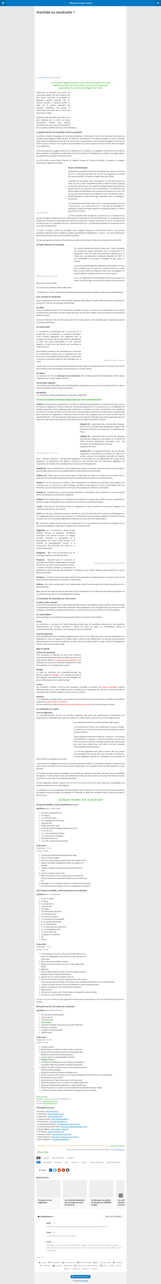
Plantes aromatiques (113, 1162)
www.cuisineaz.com (54, 1116)
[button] (3, 3)
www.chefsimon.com (56, 1114)
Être (97, 1262)
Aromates (58, 1162)
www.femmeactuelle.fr (60, 1119)
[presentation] (121, 1196)
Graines (84, 1162)
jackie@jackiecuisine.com (50, 1101)
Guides (111, 1266)
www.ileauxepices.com (58, 1121)
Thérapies (118, 1262)
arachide (46, 1158)
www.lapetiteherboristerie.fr (68, 1124)
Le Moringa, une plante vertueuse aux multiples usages (101, 1202)
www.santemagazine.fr (60, 1139)
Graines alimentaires (97, 1162)
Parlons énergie (85, 1262)
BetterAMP (84, 1281)
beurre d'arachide (58, 1158)
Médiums (67, 1269)
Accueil (43, 1262)
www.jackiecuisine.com (50, 1103)
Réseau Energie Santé (80, 3)
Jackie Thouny (44, 78)
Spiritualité (107, 1262)
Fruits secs (75, 1162)
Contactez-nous (119, 1150)
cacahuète (70, 1158)
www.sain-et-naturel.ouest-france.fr (65, 1137)
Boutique (58, 1266)
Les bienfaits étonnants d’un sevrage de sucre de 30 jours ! (75, 1202)
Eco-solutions (69, 1262)
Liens (105, 1266)
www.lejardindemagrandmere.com (74, 1126)
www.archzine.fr (52, 1111)
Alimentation (47, 1162)
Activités (69, 1266)
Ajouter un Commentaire (113, 1216)
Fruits (66, 1162)
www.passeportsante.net (61, 1134)
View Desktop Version (81, 1277)
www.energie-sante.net (117, 1146)
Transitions (46, 1266)
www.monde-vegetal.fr (60, 1129)
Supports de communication (87, 1266)
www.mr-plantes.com (56, 1132)
